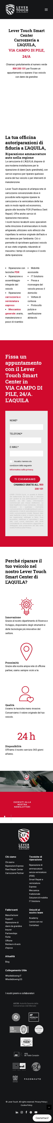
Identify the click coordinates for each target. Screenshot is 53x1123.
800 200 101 (19, 68)
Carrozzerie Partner (14, 873)
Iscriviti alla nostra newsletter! (22, 804)
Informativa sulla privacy (21, 470)
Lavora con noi (36, 922)
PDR (17, 272)
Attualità (10, 956)
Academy (33, 918)
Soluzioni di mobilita (38, 897)
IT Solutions (34, 901)
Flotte (8, 937)
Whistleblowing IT (13, 976)
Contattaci (34, 925)
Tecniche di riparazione (35, 858)
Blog (7, 962)
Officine (8, 940)
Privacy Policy (40, 1102)
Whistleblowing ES (13, 979)
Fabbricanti (11, 909)
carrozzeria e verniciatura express (13, 301)
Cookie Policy (26, 1105)
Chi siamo (10, 856)
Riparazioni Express (14, 866)
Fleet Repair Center (14, 869)
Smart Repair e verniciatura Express (36, 883)
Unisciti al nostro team (36, 911)
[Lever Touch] (17, 9)
